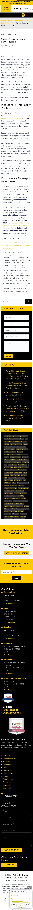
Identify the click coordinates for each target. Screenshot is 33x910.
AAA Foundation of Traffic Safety (17, 470)
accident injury (9, 493)
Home (3, 20)
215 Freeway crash (10, 452)
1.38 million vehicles (18, 439)
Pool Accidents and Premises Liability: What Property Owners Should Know (17, 408)
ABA (6, 478)
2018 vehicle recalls (21, 449)
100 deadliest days (18, 441)
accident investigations (20, 493)
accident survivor (19, 503)
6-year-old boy (17, 462)
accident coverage (23, 488)
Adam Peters (23, 514)
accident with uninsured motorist (14, 506)
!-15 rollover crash (10, 436)
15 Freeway (15, 446)
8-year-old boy (12, 465)
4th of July (25, 457)
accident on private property (12, 498)
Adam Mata (15, 514)
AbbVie (10, 478)
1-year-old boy (21, 436)
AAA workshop (9, 472)
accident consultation (11, 488)
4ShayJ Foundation (15, 457)
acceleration (13, 485)
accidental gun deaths (16, 509)
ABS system (8, 483)
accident (20, 485)
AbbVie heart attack (19, 478)
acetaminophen (19, 511)
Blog (12, 23)
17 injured (11, 449)
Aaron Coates (18, 472)
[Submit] (28, 301)
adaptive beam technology (12, 516)
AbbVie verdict (18, 480)
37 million (17, 454)
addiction (23, 516)
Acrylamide (8, 514)
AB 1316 (23, 475)
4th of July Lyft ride (10, 459)
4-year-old (25, 454)
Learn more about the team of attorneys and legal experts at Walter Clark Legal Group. (16, 245)
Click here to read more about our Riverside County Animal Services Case (16, 2)
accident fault (20, 490)
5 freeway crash (21, 459)
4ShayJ (6, 457)
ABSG (13, 483)
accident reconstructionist (21, 501)
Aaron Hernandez (15, 475)
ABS (25, 480)
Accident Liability (19, 496)
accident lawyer (9, 496)
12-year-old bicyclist (16, 444)
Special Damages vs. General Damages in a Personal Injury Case (17, 385)
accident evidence (9, 490)
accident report (9, 503)
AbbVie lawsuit (9, 480)
